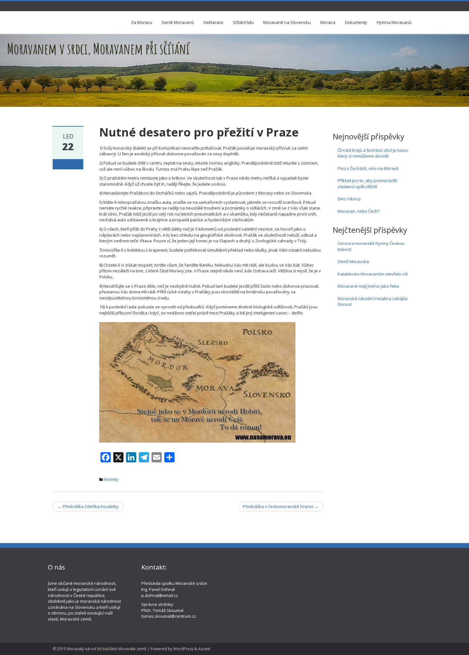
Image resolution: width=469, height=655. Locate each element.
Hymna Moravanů (394, 22)
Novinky (111, 479)
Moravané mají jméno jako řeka (368, 286)
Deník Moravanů (178, 22)
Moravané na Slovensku (287, 22)
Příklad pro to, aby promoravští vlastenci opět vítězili (367, 183)
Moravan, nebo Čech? (359, 211)
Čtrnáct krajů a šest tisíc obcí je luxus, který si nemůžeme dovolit (373, 153)
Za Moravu (141, 22)
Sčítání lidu (243, 22)
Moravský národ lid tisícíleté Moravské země (106, 648)
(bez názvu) (349, 199)
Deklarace (213, 22)
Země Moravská (353, 261)
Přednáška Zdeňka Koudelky (88, 506)
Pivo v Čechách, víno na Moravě (368, 168)
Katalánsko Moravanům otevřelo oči (373, 274)
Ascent (204, 648)
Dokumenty (356, 22)
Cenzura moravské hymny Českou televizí (371, 246)
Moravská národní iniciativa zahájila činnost (372, 301)
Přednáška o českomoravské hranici (280, 506)
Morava (327, 22)
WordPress (183, 648)
